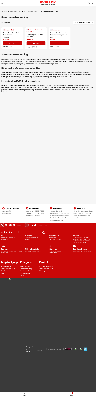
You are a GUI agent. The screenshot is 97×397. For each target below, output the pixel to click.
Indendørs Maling (15, 11)
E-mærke (28, 235)
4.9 (2, 235)
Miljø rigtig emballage (32, 249)
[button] (36, 43)
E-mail (33, 225)
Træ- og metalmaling (31, 11)
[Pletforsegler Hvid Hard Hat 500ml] (36, 31)
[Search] (89, 3)
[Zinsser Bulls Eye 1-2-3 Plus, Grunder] (12, 30)
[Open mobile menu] (2, 3)
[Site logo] (47, 3)
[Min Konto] (93, 3)
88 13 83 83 (10, 225)
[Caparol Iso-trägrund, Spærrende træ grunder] (59, 30)
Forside (4, 11)
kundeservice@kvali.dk (54, 349)
